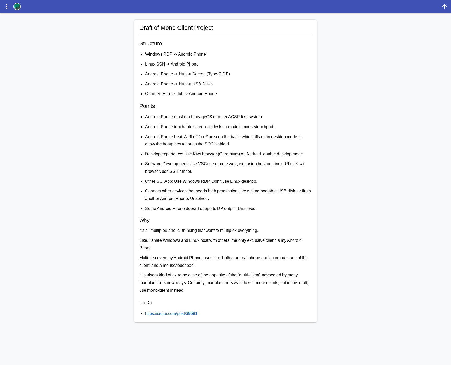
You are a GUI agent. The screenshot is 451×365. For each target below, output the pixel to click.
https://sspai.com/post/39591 (171, 313)
